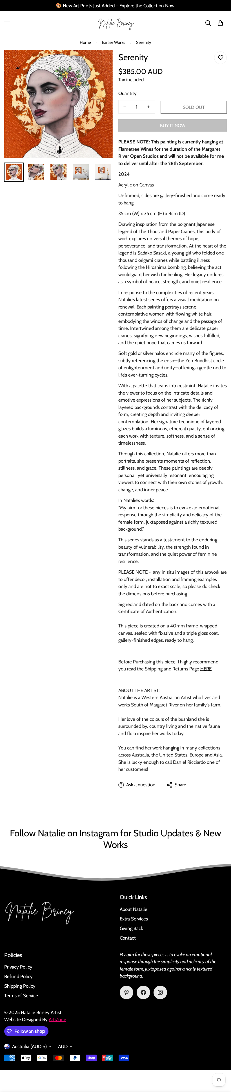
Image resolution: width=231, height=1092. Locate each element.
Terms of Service (21, 995)
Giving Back (131, 928)
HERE (206, 669)
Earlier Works (113, 42)
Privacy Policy (18, 967)
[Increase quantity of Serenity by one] (148, 106)
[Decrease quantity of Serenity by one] (125, 106)
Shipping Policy (19, 986)
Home (85, 42)
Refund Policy (18, 976)
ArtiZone (57, 1019)
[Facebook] (143, 992)
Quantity (127, 93)
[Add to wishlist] (220, 57)
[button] (220, 23)
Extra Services (134, 919)
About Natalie (133, 909)
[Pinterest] (126, 992)
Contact (128, 938)
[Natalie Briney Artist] (115, 23)
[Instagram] (160, 992)
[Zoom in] (100, 62)
